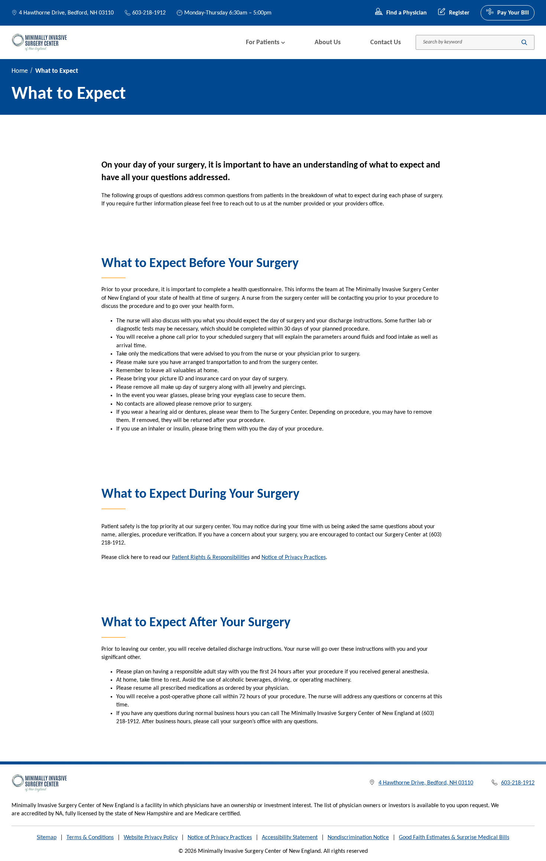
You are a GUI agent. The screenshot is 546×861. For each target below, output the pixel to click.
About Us (328, 42)
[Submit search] (524, 42)
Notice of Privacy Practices (293, 558)
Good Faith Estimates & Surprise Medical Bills (454, 838)
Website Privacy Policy (151, 838)
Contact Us (385, 42)
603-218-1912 (149, 13)
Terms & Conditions (90, 838)
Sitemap (46, 838)
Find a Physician (406, 13)
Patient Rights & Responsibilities (211, 558)
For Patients (262, 42)
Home (20, 71)
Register (459, 13)
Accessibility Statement (290, 838)
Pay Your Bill (513, 13)
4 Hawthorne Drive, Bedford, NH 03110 (66, 13)
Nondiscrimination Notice (358, 838)
